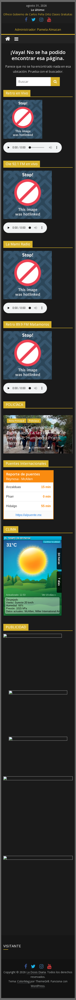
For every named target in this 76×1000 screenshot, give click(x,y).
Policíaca (34, 420)
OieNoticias (39, 447)
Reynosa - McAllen (19, 479)
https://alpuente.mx (29, 515)
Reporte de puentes (23, 474)
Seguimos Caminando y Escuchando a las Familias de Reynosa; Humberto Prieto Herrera (36, 435)
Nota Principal (16, 420)
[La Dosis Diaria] (7, 39)
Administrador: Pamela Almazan (38, 29)
